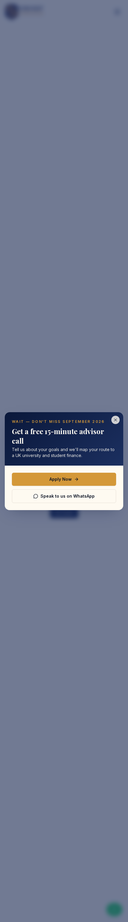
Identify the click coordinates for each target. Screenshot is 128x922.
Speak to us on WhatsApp (67, 496)
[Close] (115, 420)
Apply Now (60, 479)
